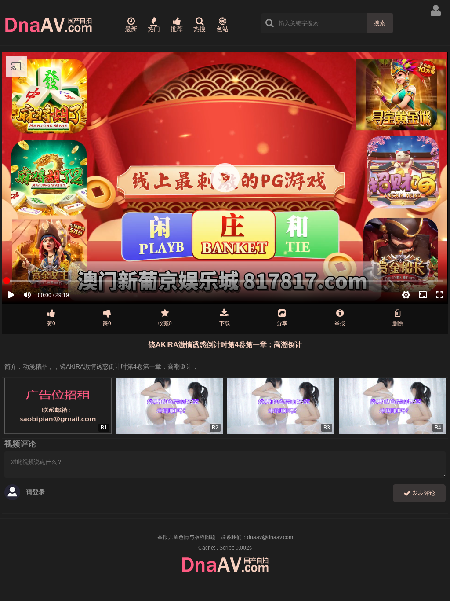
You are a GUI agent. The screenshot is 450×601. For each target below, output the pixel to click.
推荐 (177, 29)
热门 (154, 29)
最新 (131, 29)
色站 (222, 29)
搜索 (379, 23)
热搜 (199, 29)
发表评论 (422, 493)
